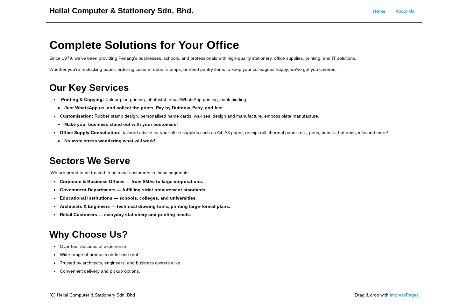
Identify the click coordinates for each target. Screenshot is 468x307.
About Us (405, 11)
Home (379, 11)
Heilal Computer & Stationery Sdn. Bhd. (121, 10)
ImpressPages (404, 294)
